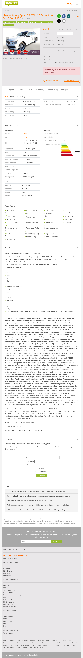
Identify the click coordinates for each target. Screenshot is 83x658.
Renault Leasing (9, 623)
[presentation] (7, 39)
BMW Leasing (8, 619)
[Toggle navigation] (77, 4)
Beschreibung (52, 90)
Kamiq (25, 137)
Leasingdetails (10, 90)
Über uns (6, 568)
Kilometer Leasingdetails (17, 96)
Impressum (7, 576)
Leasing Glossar (9, 592)
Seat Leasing (7, 628)
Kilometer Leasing (9, 604)
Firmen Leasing (8, 599)
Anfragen (64, 90)
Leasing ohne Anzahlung (12, 595)
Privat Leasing (8, 597)
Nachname (31, 465)
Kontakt (6, 585)
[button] (59, 16)
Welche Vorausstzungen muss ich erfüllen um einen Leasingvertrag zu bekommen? (40, 505)
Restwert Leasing (9, 607)
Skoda (25, 134)
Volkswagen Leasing (10, 630)
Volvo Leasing (8, 633)
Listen (41, 468)
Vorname (31, 461)
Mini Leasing (8, 621)
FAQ (4, 588)
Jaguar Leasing (8, 626)
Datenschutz (7, 573)
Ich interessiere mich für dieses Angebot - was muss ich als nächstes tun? (36, 491)
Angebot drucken (52, 80)
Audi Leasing (8, 617)
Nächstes (75, 11)
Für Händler (7, 571)
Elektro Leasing (8, 602)
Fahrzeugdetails (25, 90)
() (70, 4)
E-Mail (26, 458)
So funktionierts (9, 590)
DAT (22, 647)
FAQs (7, 486)
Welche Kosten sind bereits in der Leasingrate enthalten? (30, 500)
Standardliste (43, 472)
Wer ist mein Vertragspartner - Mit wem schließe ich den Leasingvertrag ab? (37, 509)
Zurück (7, 11)
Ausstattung (39, 90)
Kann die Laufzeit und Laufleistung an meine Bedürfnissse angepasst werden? (38, 496)
